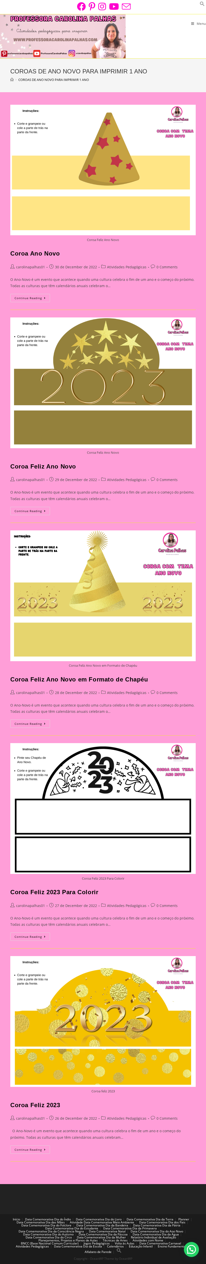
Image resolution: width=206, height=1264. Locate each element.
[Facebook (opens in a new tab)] (81, 6)
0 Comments (167, 267)
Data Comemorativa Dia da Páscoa (103, 1234)
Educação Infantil (141, 1246)
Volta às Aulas (124, 1243)
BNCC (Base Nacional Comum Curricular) (50, 1243)
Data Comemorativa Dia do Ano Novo (157, 1231)
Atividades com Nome (148, 1240)
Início (16, 1219)
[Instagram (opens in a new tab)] (102, 6)
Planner (183, 1219)
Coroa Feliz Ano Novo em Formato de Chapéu (79, 679)
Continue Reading (32, 299)
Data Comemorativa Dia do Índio (48, 1219)
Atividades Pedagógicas (126, 267)
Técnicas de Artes (115, 1240)
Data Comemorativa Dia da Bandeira (102, 1225)
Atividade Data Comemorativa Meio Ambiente (102, 1222)
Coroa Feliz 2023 (35, 1105)
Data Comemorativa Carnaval (160, 1243)
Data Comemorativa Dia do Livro (99, 1219)
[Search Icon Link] (119, 1252)
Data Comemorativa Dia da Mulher (101, 1237)
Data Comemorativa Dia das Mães (41, 1222)
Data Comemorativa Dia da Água (156, 1234)
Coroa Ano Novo (35, 253)
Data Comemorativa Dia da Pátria (156, 1225)
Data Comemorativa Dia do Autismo (48, 1234)
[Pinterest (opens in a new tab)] (92, 6)
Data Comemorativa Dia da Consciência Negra (51, 1231)
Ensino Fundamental (172, 1246)
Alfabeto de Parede (98, 1252)
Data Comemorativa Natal (107, 1231)
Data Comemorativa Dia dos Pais (162, 1222)
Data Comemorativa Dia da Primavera (130, 1228)
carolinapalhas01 (30, 267)
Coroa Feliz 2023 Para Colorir (54, 892)
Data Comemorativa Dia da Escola (78, 1246)
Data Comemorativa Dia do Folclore (46, 1225)
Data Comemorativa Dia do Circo (49, 1237)
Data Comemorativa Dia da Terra (150, 1219)
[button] (191, 1249)
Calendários (115, 1246)
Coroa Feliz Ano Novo (43, 466)
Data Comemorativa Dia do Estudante (71, 1228)
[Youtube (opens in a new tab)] (114, 6)
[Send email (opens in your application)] (125, 6)
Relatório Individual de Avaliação (153, 1237)
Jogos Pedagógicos (97, 1243)
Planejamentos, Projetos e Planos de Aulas (68, 1240)
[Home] (12, 79)
